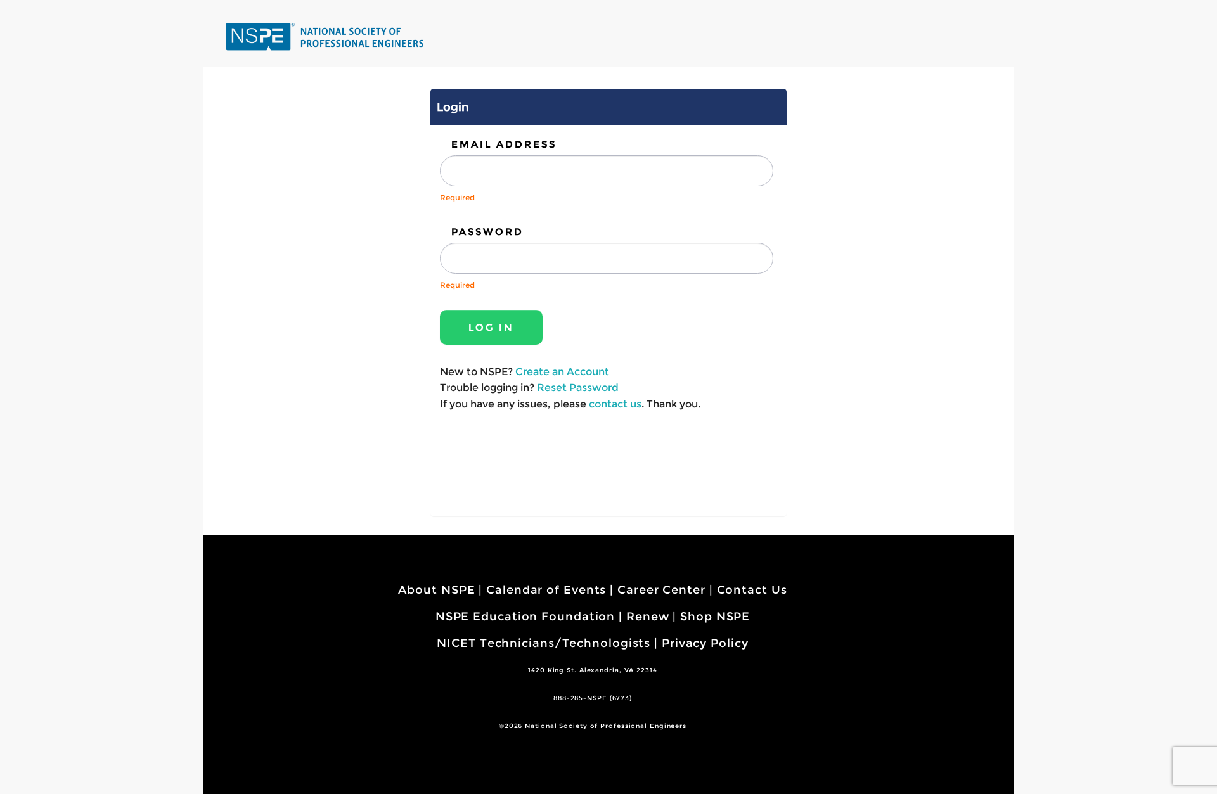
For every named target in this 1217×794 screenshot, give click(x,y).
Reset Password (578, 387)
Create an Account (562, 372)
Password (487, 232)
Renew (647, 617)
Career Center (661, 590)
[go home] (326, 36)
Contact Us (752, 590)
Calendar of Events (546, 590)
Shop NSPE (715, 617)
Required (457, 197)
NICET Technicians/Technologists (543, 643)
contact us (615, 404)
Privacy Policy (705, 643)
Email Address (504, 144)
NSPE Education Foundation (525, 617)
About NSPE (436, 590)
